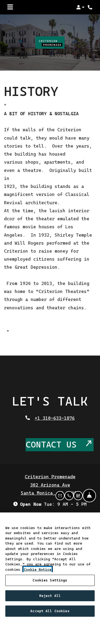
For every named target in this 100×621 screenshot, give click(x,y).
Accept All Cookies (49, 611)
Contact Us (54, 444)
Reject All (50, 596)
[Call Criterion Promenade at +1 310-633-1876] (90, 7)
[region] (50, 566)
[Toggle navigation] (10, 7)
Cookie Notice (37, 570)
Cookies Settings (50, 580)
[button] (80, 7)
